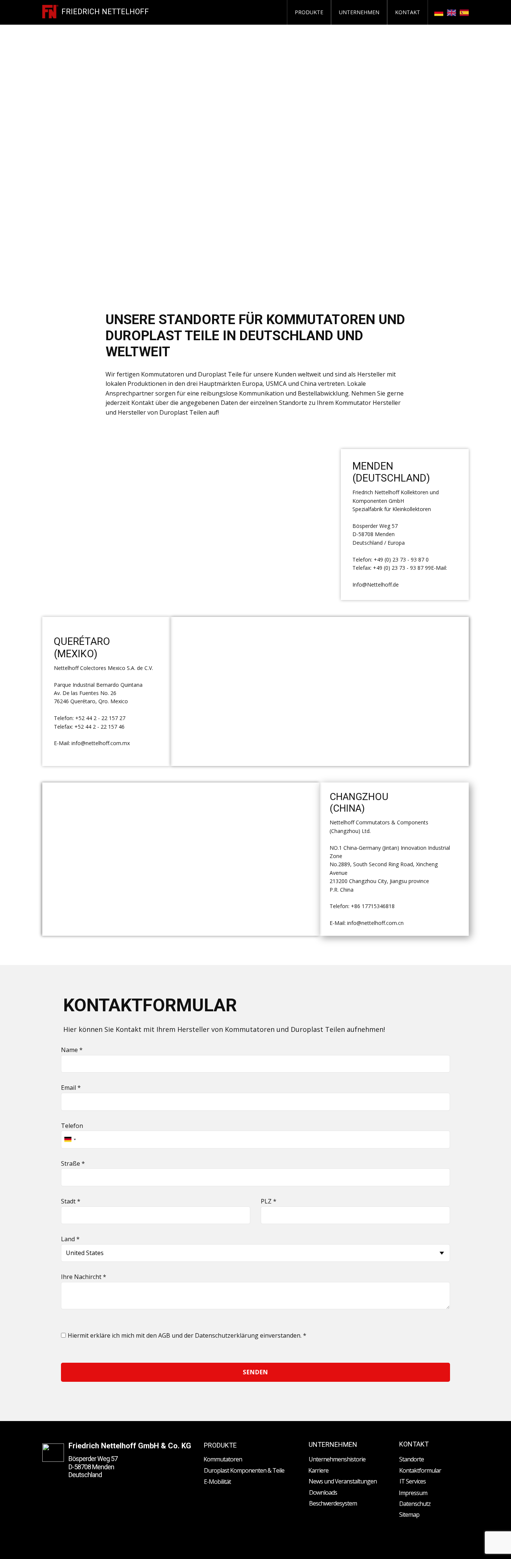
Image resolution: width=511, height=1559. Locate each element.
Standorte (411, 1459)
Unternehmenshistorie (337, 1459)
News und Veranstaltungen (343, 1481)
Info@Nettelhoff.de (375, 584)
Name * (72, 1050)
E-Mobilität (217, 1481)
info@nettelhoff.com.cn (375, 922)
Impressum (413, 1493)
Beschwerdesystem (333, 1503)
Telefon (72, 1126)
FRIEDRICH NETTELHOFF (105, 11)
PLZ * (268, 1201)
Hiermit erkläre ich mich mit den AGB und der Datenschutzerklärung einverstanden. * (187, 1335)
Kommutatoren (223, 1459)
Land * (70, 1239)
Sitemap (409, 1514)
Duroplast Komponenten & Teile (244, 1470)
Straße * (73, 1163)
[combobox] (69, 1139)
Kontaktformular (420, 1470)
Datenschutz (415, 1504)
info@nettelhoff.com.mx (100, 743)
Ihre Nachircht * (83, 1277)
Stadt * (70, 1201)
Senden (255, 1372)
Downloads (323, 1492)
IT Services (413, 1481)
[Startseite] (50, 11)
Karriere (318, 1470)
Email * (71, 1087)
